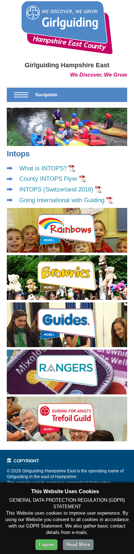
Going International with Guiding (61, 200)
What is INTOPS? (43, 168)
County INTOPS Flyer (48, 178)
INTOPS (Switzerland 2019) (56, 189)
